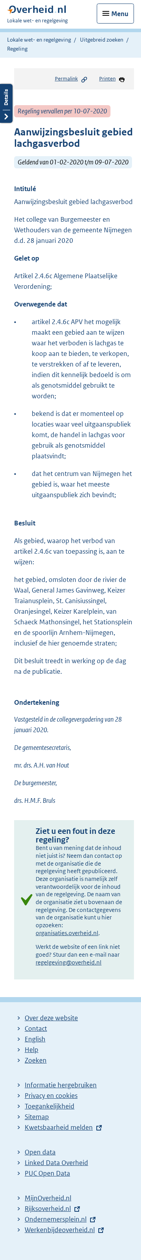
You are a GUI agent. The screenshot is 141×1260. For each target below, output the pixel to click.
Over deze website (51, 1018)
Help (31, 1049)
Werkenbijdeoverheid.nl (60, 1229)
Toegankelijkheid (49, 1106)
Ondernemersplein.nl (56, 1219)
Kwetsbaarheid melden (59, 1127)
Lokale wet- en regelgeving (39, 39)
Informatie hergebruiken (61, 1085)
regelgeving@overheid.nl (68, 962)
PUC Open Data (47, 1173)
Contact (36, 1028)
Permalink (66, 78)
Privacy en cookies (51, 1095)
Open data (40, 1152)
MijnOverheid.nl (48, 1198)
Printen (107, 78)
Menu (119, 13)
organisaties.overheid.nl (67, 933)
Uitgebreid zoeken (101, 39)
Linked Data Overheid (56, 1162)
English (35, 1039)
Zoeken (36, 1060)
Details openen (6, 103)
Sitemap (37, 1116)
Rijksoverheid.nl (48, 1208)
